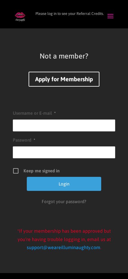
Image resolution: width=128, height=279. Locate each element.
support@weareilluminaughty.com (63, 247)
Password (24, 139)
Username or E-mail (34, 113)
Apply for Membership (64, 79)
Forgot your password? (64, 201)
